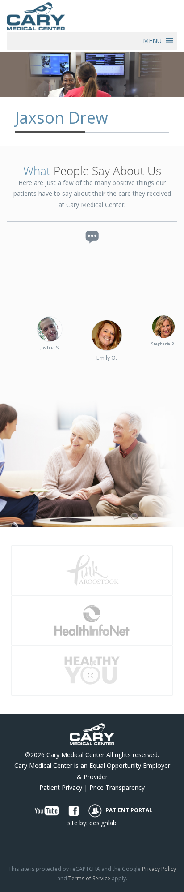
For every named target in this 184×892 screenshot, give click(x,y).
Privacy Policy (159, 869)
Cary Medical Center (75, 754)
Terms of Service (89, 878)
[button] (152, 41)
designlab (103, 823)
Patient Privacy (60, 787)
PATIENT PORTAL (128, 810)
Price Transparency (117, 787)
